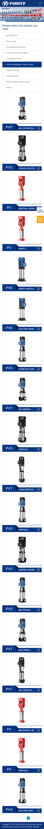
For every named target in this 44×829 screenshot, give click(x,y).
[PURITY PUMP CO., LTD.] (13, 2)
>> (40, 818)
